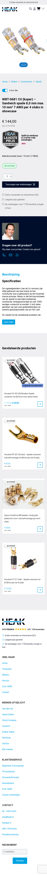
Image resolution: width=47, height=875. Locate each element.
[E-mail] (11, 255)
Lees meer (9, 322)
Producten (6, 669)
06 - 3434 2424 (9, 811)
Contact (5, 692)
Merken (5, 675)
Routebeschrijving (10, 834)
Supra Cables (8, 714)
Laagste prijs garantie (15, 199)
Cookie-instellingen (11, 795)
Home (5, 663)
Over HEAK (7, 686)
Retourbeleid (8, 783)
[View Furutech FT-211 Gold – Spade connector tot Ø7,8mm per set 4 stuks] (40, 589)
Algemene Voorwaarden (13, 765)
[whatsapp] (17, 255)
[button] (23, 629)
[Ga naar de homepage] (9, 9)
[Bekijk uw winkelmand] (39, 8)
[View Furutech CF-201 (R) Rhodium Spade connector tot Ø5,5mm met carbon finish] (40, 404)
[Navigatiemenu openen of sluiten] (43, 8)
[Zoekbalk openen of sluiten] (30, 8)
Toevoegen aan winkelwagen (18, 184)
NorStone (6, 737)
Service (5, 680)
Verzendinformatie (10, 777)
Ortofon (5, 743)
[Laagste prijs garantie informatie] (10, 139)
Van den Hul (7, 708)
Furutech (6, 726)
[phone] (4, 255)
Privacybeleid (8, 771)
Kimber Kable (8, 732)
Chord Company (9, 720)
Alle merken (7, 749)
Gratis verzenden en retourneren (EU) (24, 2)
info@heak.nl (8, 817)
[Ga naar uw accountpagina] (34, 8)
